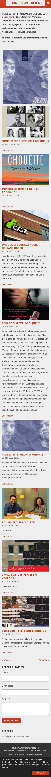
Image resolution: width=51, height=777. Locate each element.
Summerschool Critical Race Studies (25, 141)
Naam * (5, 672)
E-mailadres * (8, 686)
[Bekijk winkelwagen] (48, 3)
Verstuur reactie (11, 720)
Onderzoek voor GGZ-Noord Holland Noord (20, 246)
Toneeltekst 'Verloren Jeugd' (21, 323)
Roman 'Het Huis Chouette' (19, 522)
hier (11, 17)
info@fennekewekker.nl (15, 750)
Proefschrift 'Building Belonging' (24, 631)
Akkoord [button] (40, 773)
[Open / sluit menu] (3, 3)
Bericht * (6, 699)
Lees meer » (7, 150)
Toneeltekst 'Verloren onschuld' (24, 454)
